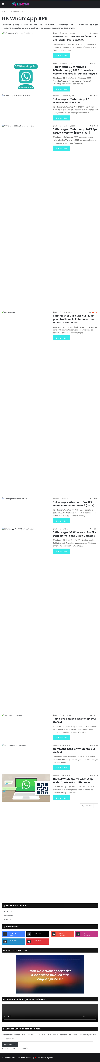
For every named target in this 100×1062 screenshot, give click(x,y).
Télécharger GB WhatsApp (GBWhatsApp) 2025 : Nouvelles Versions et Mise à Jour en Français (75, 70)
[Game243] (20, 4)
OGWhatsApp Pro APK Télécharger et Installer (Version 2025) (74, 38)
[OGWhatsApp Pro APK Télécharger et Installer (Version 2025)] (26, 45)
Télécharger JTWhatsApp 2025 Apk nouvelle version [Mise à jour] (75, 131)
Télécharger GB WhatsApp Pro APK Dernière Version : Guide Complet (74, 534)
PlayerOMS (8, 919)
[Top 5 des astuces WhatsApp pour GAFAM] (26, 727)
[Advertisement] (50, 856)
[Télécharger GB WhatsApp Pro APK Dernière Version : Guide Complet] (26, 619)
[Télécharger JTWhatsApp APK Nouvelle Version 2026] (26, 108)
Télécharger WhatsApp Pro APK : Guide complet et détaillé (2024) (73, 503)
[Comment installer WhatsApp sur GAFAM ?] (26, 758)
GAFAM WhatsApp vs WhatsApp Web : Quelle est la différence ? (73, 780)
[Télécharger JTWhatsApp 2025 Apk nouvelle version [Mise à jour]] (26, 216)
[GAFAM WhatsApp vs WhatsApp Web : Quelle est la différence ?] (26, 788)
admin (57, 33)
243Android (8, 911)
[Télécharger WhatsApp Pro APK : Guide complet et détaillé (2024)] (26, 511)
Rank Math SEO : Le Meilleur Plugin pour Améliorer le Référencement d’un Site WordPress (74, 319)
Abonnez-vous (9, 1044)
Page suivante (87, 806)
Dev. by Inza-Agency (45, 1058)
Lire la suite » (61, 55)
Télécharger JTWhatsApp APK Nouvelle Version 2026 (71, 100)
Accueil (6, 11)
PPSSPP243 (8, 915)
